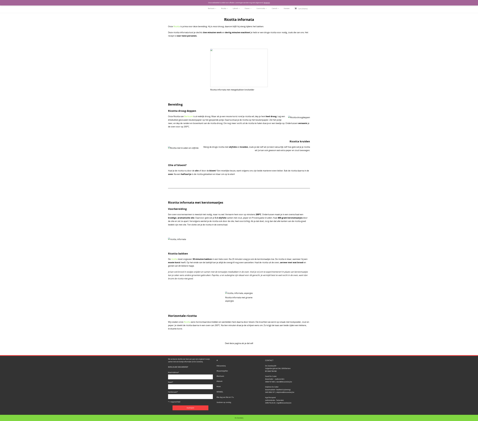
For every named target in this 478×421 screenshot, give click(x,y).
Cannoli (274, 8)
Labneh (235, 8)
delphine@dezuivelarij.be (285, 392)
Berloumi (211, 8)
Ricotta (223, 8)
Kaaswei (287, 8)
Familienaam (173, 392)
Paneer (247, 8)
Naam (170, 382)
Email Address (173, 372)
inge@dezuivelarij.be (284, 403)
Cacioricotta (260, 8)
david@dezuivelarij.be (284, 382)
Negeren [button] (267, 3)
